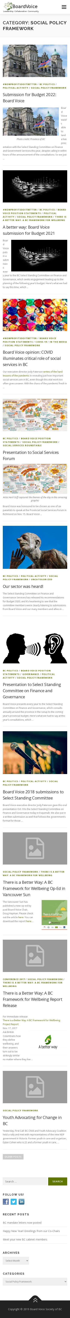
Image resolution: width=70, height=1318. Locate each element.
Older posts (13, 1156)
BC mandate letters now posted (22, 1222)
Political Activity (15, 87)
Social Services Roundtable (22, 445)
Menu (64, 7)
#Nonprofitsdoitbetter (20, 84)
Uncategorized (41, 579)
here (21, 917)
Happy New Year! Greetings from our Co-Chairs (31, 1231)
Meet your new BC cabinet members (25, 1239)
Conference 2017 (14, 979)
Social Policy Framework (48, 87)
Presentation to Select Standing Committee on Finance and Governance (32, 690)
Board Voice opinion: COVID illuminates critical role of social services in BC (32, 358)
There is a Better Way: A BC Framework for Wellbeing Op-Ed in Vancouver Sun (34, 888)
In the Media (58, 341)
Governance (30, 674)
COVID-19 (41, 341)
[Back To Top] (35, 1300)
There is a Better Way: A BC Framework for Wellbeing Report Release (32, 999)
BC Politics (47, 84)
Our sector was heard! (23, 586)
